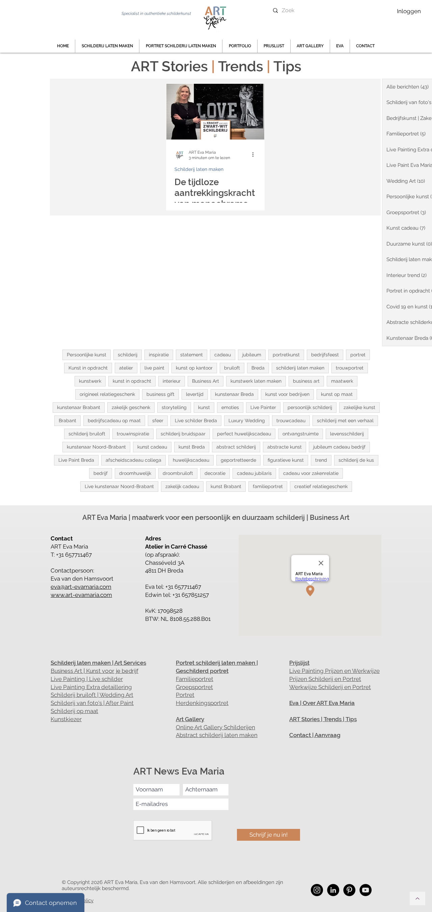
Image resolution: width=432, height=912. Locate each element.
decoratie (215, 473)
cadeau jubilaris (254, 473)
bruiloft (232, 368)
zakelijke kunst (359, 407)
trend (321, 460)
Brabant (67, 420)
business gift (160, 394)
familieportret (268, 486)
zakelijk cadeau (182, 486)
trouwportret (349, 368)
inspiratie (159, 354)
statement (191, 354)
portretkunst (286, 354)
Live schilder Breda (196, 420)
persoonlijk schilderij (310, 407)
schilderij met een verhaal (345, 420)
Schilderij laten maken (198, 169)
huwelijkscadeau (191, 460)
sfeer (157, 420)
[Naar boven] (417, 898)
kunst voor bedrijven (287, 394)
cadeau (222, 354)
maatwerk (342, 381)
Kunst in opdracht (88, 368)
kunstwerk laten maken (256, 381)
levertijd (195, 394)
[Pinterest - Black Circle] (349, 890)
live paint (154, 368)
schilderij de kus (356, 460)
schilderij (127, 354)
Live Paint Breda (76, 460)
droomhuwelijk (135, 473)
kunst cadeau (152, 447)
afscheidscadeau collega (133, 460)
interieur (172, 381)
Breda (258, 368)
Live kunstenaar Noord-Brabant (119, 486)
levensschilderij (347, 433)
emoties (230, 407)
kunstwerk (90, 381)
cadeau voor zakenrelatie (311, 473)
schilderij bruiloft (87, 433)
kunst (204, 407)
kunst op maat (337, 394)
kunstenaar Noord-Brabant (96, 447)
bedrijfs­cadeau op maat (114, 420)
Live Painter (263, 407)
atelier (126, 368)
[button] (239, 46)
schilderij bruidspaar (183, 433)
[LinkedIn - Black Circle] (333, 890)
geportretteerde (238, 460)
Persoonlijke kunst (86, 354)
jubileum (251, 354)
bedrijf (100, 473)
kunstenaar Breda (234, 394)
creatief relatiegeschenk (321, 486)
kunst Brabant (226, 486)
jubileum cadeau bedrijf (339, 447)
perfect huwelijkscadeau (244, 433)
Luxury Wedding (246, 420)
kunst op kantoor (194, 368)
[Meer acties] (255, 155)
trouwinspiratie (133, 433)
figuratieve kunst (286, 460)
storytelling (174, 407)
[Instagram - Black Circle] (317, 890)
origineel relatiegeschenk (107, 394)
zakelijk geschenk (131, 407)
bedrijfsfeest (325, 354)
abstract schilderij (236, 447)
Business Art (205, 381)
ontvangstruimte (300, 433)
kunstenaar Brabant (78, 407)
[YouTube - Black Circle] (365, 890)
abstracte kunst (284, 447)
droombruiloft (178, 473)
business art (306, 381)
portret (358, 354)
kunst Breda (192, 447)
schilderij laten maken (300, 368)
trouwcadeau (290, 420)
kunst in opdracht (132, 381)
